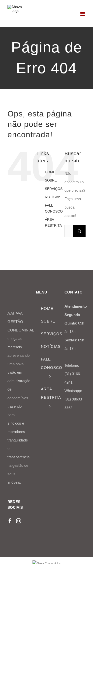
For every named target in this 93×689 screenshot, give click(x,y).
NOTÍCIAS (53, 197)
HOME (50, 172)
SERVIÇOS (53, 189)
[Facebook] (9, 520)
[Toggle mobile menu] (83, 13)
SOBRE (51, 180)
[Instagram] (18, 520)
